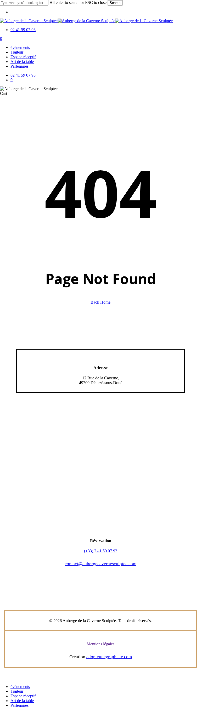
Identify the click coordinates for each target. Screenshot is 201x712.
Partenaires (19, 705)
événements (20, 686)
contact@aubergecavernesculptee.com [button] (100, 563)
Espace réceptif (23, 696)
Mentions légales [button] (100, 644)
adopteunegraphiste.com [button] (109, 656)
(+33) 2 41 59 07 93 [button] (100, 551)
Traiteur (16, 691)
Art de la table (22, 700)
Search (115, 3)
